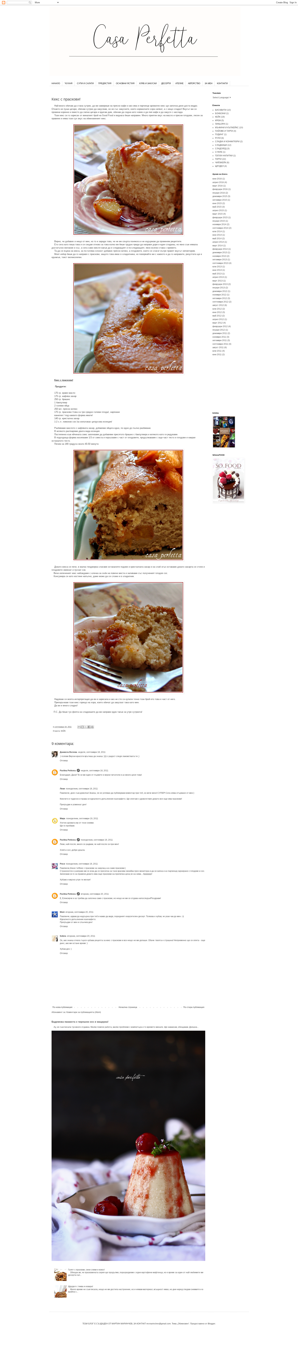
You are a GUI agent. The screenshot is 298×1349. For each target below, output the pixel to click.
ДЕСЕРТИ (166, 83)
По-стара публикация (193, 1007)
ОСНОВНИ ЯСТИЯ (125, 83)
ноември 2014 (219, 224)
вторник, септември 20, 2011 (95, 894)
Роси (62, 864)
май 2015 (217, 207)
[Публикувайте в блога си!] (82, 727)
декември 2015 (219, 196)
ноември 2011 (219, 337)
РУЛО (218, 138)
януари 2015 (218, 221)
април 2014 (218, 242)
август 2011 (218, 347)
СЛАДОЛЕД (220, 148)
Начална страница (128, 1007)
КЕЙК (63, 731)
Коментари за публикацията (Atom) (83, 1012)
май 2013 (217, 273)
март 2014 (217, 245)
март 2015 (217, 214)
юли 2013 (217, 266)
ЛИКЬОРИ (220, 124)
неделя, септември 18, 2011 (92, 752)
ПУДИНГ (219, 134)
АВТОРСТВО (194, 83)
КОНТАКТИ (222, 83)
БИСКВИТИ (220, 110)
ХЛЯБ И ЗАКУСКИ (148, 83)
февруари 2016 (220, 189)
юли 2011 (217, 351)
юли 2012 (217, 309)
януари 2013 (218, 287)
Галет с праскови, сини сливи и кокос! (86, 1270)
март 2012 (217, 323)
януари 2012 (218, 330)
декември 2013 (219, 252)
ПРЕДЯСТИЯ (104, 83)
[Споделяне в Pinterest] (92, 727)
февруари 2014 (220, 249)
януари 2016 (218, 193)
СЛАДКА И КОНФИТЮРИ (227, 141)
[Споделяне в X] (85, 727)
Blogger (211, 1323)
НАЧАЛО (56, 83)
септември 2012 (220, 302)
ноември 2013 (219, 256)
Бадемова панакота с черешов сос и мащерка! (80, 1021)
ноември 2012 (219, 295)
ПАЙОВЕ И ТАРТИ (224, 131)
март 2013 (217, 281)
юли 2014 (217, 231)
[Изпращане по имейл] (79, 727)
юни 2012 (217, 312)
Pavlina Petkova (68, 770)
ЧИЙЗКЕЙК (220, 162)
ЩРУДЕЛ (219, 166)
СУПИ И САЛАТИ (85, 83)
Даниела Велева (68, 752)
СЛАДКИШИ (221, 145)
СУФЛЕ (218, 152)
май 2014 (217, 238)
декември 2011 (219, 333)
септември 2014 (220, 228)
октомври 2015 (219, 200)
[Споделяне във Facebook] (89, 727)
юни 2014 (217, 235)
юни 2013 (217, 270)
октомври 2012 (219, 298)
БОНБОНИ (220, 113)
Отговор (64, 760)
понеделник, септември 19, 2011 (82, 788)
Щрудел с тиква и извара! (80, 1286)
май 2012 (217, 316)
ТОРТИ (218, 159)
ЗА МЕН (208, 83)
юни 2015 (217, 203)
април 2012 (218, 319)
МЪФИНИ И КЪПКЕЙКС (227, 127)
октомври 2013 (219, 259)
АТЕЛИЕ (179, 83)
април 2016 (218, 182)
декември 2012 (219, 291)
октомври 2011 (219, 340)
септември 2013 (220, 263)
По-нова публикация (62, 1007)
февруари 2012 (220, 326)
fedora (63, 936)
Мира (62, 818)
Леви (62, 788)
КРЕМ (218, 120)
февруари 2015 (220, 217)
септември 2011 (220, 344)
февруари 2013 (220, 284)
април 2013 (218, 277)
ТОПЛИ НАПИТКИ (224, 155)
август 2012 (218, 305)
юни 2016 (217, 179)
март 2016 (217, 186)
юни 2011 (217, 354)
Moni (62, 912)
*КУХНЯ (68, 83)
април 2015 (218, 210)
